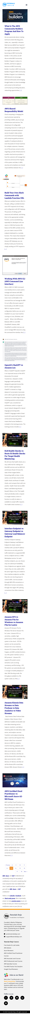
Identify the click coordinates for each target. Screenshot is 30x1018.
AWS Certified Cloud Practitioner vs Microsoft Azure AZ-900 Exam (12, 780)
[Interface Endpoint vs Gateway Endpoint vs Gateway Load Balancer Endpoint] (15, 518)
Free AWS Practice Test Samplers (13, 966)
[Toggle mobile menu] (27, 5)
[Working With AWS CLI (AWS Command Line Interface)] (15, 265)
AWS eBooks (7, 948)
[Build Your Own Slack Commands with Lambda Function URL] (15, 181)
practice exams (16, 901)
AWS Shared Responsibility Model (12, 101)
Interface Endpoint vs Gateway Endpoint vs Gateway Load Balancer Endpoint (12, 518)
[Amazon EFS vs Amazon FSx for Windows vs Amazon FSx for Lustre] (15, 606)
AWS (3, 876)
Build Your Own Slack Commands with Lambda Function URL (12, 181)
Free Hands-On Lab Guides (11, 945)
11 (24, 865)
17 (17, 871)
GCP (13, 876)
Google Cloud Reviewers (11, 969)
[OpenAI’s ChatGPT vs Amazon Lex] (15, 350)
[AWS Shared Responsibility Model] (15, 101)
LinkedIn (12, 895)
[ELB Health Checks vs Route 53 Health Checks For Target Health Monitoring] (15, 440)
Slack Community (9, 981)
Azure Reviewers (8, 950)
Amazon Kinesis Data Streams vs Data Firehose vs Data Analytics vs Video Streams (12, 692)
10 (20, 865)
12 (7, 868)
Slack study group (10, 898)
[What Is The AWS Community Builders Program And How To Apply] (15, 15)
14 (15, 868)
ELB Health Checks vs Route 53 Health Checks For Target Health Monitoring (12, 440)
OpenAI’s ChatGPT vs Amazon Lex (12, 350)
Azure (7, 876)
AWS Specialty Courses (10, 964)
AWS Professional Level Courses (13, 961)
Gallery (17, 16)
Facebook (18, 895)
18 (21, 871)
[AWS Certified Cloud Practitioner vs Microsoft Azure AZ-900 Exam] (15, 780)
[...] (21, 90)
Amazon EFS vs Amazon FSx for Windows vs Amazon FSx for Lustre (12, 606)
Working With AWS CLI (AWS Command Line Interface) (12, 265)
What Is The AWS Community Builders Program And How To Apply (12, 16)
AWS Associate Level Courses (12, 958)
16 (24, 868)
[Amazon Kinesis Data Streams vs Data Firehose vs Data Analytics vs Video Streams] (15, 692)
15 (20, 868)
